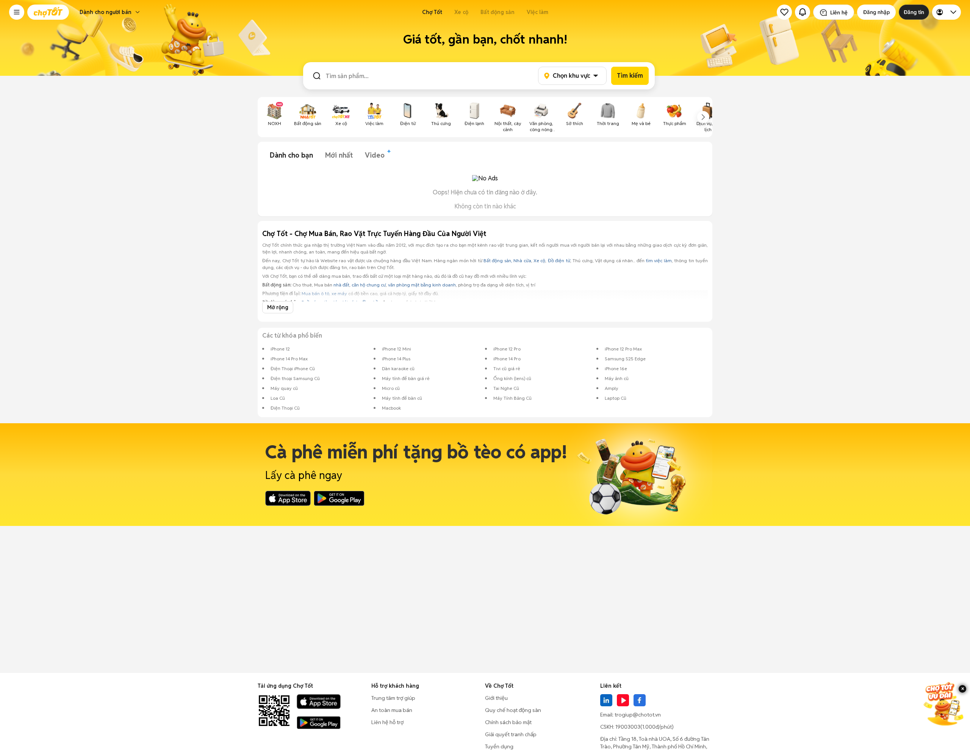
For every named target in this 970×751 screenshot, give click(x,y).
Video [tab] (375, 155)
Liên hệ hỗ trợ (387, 722)
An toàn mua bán (391, 710)
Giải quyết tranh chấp (511, 734)
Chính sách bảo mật (508, 722)
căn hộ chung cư (369, 285)
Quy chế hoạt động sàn (513, 710)
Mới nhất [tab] (339, 155)
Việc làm (537, 12)
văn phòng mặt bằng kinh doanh (422, 285)
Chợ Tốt (432, 12)
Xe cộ (461, 12)
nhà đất (341, 285)
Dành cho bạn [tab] (291, 155)
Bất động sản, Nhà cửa (507, 260)
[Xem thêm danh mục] (703, 117)
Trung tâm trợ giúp (393, 698)
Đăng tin (914, 12)
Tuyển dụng (499, 746)
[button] (16, 12)
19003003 (627, 726)
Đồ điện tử (559, 260)
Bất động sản (497, 12)
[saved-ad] (784, 12)
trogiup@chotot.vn (638, 714)
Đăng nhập (876, 12)
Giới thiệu (496, 698)
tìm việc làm (659, 260)
